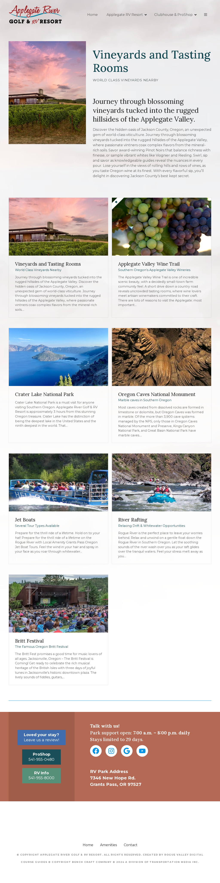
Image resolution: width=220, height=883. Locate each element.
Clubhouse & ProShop (173, 15)
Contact (131, 845)
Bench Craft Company (92, 861)
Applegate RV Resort (125, 15)
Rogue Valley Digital (183, 854)
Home (92, 15)
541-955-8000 (41, 775)
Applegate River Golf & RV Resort (71, 854)
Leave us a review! (41, 737)
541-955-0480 (41, 757)
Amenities (108, 845)
